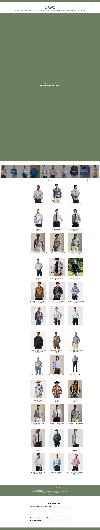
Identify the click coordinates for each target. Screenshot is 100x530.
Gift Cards (58, 10)
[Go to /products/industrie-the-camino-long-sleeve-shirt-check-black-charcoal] (38, 340)
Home (46, 83)
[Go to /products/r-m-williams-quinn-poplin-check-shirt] (75, 193)
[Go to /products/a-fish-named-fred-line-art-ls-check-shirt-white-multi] (38, 193)
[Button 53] (84, 180)
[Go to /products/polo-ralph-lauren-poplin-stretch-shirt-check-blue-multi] (38, 438)
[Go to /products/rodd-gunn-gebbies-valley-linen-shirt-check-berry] (75, 462)
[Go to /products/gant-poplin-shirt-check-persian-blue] (38, 315)
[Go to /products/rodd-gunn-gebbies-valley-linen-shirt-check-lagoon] (57, 462)
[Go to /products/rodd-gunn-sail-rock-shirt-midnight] (57, 438)
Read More (50, 89)
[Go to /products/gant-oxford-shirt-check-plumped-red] (75, 291)
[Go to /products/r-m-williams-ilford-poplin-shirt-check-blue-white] (75, 340)
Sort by (20, 180)
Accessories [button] (34, 10)
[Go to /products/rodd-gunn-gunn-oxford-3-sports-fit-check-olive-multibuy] (57, 315)
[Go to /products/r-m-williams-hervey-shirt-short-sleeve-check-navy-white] (38, 389)
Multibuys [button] (45, 10)
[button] (88, 4)
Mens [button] (22, 10)
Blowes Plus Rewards (81, 10)
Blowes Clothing (39, 490)
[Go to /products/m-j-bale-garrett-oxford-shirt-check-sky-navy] (38, 462)
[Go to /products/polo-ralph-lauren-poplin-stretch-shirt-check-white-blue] (57, 413)
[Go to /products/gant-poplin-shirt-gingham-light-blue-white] (75, 438)
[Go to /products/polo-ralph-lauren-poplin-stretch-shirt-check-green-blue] (75, 413)
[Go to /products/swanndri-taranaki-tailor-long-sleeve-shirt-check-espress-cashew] (38, 291)
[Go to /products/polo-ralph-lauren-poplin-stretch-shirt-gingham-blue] (57, 364)
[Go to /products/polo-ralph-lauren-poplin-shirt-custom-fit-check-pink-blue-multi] (38, 242)
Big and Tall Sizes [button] (51, 10)
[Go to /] (50, 6)
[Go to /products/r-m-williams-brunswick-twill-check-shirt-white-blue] (38, 267)
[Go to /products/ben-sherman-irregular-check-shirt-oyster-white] (38, 218)
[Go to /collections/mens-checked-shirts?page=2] (59, 482)
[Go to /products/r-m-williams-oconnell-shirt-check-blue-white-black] (38, 364)
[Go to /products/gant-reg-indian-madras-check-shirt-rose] (57, 193)
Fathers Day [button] (17, 10)
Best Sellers (63, 10)
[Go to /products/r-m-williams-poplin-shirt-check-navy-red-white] (75, 364)
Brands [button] (30, 10)
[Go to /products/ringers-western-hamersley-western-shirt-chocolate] (57, 389)
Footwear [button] (40, 10)
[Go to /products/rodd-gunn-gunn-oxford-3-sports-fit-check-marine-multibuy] (75, 315)
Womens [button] (25, 10)
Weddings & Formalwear (71, 10)
